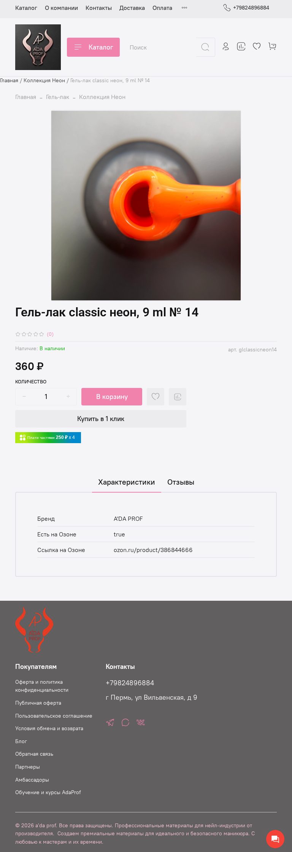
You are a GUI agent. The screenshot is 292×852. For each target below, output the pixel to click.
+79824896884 (251, 7)
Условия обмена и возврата (49, 728)
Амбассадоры (32, 779)
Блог (21, 741)
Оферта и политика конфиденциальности (41, 686)
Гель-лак (57, 97)
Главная (9, 80)
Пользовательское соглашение (53, 715)
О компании (61, 7)
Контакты (99, 7)
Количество (30, 382)
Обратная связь (34, 753)
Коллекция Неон (44, 80)
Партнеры (27, 766)
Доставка (132, 7)
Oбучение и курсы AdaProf (48, 792)
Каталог (26, 7)
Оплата (162, 7)
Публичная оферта (38, 702)
